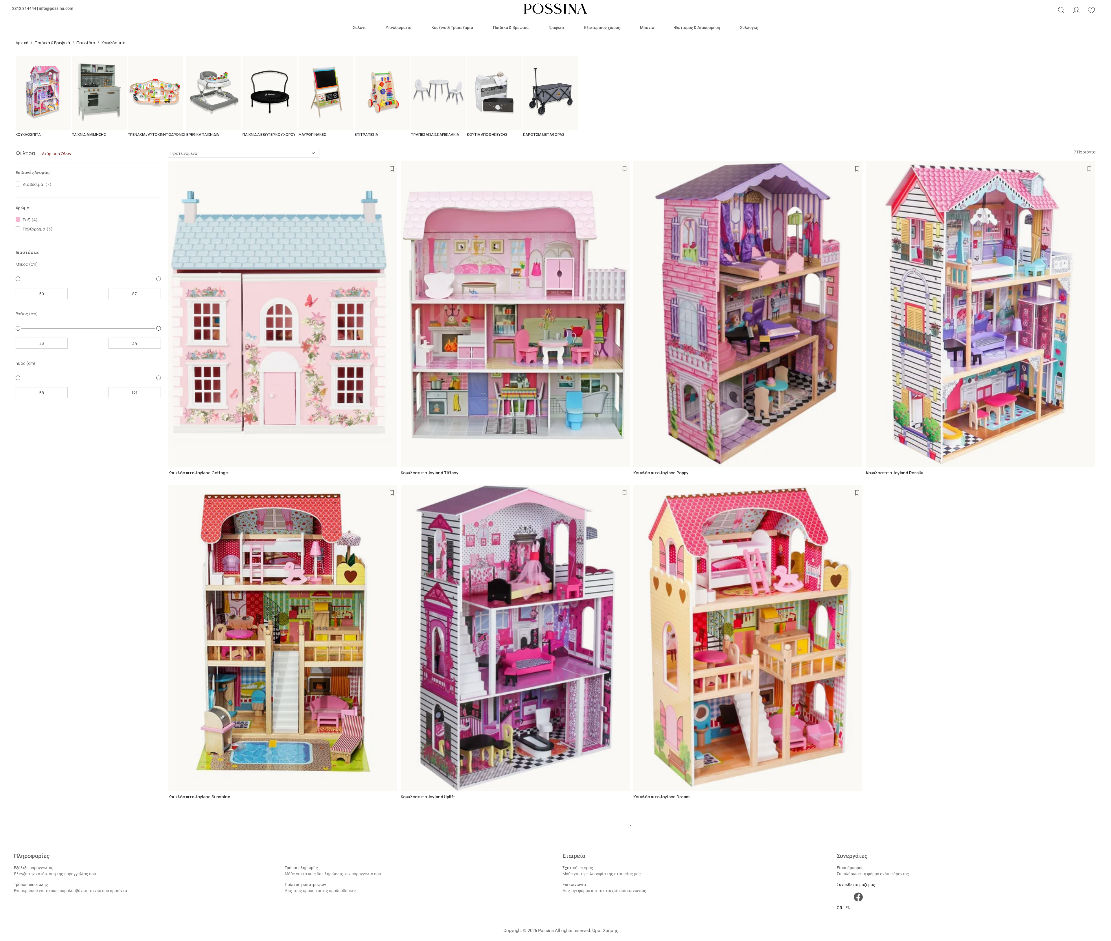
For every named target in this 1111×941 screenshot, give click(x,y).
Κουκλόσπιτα (114, 42)
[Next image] (393, 314)
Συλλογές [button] (749, 27)
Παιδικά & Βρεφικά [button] (511, 27)
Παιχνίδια (85, 42)
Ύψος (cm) (26, 363)
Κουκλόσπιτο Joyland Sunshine (199, 796)
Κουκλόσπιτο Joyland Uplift (428, 796)
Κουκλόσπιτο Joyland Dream (661, 796)
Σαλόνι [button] (359, 27)
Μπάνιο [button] (647, 27)
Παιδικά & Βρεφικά (52, 42)
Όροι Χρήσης (605, 930)
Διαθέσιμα (32, 184)
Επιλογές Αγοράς (32, 172)
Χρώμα (23, 207)
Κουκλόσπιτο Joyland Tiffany (429, 472)
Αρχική (22, 42)
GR (839, 907)
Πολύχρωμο (33, 229)
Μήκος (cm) (27, 264)
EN (848, 907)
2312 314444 (24, 8)
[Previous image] (172, 314)
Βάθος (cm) (27, 313)
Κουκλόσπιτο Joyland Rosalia (894, 472)
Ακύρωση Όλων (56, 153)
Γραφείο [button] (556, 27)
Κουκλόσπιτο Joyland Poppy (661, 472)
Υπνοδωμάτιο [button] (398, 27)
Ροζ (25, 219)
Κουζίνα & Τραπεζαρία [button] (452, 27)
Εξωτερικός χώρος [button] (602, 27)
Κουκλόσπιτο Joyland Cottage (198, 472)
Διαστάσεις (28, 252)
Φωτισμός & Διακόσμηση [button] (697, 27)
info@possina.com (56, 8)
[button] (1061, 10)
